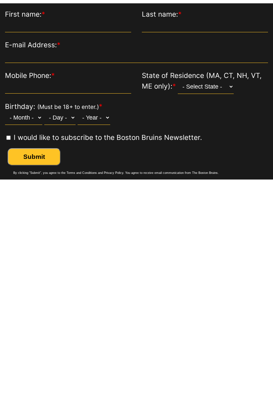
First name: (25, 14)
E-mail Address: (32, 45)
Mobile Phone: (30, 75)
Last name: (161, 14)
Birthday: (53, 106)
